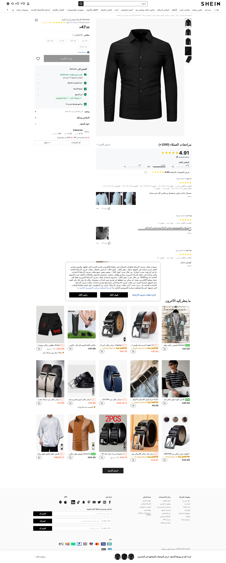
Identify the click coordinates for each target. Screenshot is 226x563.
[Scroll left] (11, 9)
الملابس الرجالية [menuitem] (163, 10)
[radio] (84, 41)
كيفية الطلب (166, 501)
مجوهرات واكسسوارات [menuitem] (75, 10)
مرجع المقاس (166, 513)
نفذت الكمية (66, 58)
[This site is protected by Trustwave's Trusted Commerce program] (110, 549)
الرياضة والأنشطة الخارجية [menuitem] (40, 10)
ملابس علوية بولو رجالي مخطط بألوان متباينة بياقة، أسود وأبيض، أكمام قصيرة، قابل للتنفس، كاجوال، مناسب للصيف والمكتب (175, 399)
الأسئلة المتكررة (165, 516)
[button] (12, 3)
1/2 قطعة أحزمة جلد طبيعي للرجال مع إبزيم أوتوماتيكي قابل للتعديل (144, 345)
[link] (23, 3)
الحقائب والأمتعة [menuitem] (58, 10)
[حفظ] (38, 58)
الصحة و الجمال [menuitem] (106, 10)
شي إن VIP (167, 520)
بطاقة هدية (147, 510)
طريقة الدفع (147, 501)
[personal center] (28, 3)
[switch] (146, 172)
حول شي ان (186, 501)
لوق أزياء (187, 510)
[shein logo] (210, 3)
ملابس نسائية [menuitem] (197, 10)
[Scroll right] (8, 9)
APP (65, 497)
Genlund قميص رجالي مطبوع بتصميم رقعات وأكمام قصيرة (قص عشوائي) (175, 345)
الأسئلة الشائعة (146, 504)
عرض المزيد (113, 470)
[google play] (60, 503)
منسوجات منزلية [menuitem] (22, 10)
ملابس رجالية (170, 15)
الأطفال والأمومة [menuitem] (92, 10)
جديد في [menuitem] (208, 10)
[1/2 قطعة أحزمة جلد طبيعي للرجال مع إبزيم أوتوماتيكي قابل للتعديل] (144, 324)
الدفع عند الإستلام (145, 507)
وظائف (188, 516)
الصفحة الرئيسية (186, 15)
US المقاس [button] (79, 35)
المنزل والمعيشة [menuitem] (127, 10)
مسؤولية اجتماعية (184, 513)
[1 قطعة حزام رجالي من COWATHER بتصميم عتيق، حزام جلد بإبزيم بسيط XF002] (176, 433)
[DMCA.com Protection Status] (103, 549)
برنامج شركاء (185, 520)
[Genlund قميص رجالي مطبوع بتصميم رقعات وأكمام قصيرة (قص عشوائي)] (176, 324)
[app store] (65, 503)
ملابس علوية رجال (158, 15)
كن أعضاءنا (186, 507)
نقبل (110, 539)
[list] (91, 502)
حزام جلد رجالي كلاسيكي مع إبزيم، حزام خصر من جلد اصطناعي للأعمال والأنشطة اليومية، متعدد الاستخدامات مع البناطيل (144, 454)
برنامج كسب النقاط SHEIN (144, 514)
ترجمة (189, 196)
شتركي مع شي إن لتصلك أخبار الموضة (99, 509)
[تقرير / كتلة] (97, 208)
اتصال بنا (187, 504)
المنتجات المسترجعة (164, 507)
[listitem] (176, 331)
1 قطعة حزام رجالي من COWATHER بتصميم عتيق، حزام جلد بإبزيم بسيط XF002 (176, 454)
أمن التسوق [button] (78, 94)
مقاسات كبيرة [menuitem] (185, 10)
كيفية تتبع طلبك (165, 523)
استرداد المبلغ (166, 510)
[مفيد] (109, 208)
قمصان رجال (146, 15)
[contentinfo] (72, 544)
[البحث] (81, 3)
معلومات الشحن (165, 504)
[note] (53, 352)
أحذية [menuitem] (116, 10)
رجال (177, 15)
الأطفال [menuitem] (174, 10)
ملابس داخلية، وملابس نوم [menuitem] (145, 10)
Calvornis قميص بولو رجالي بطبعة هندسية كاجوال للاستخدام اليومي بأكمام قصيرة (81, 454)
